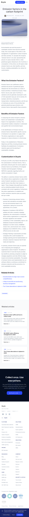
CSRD (17, 424)
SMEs (17, 447)
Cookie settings (6, 514)
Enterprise (18, 442)
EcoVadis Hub (5, 482)
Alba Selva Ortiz (10, 15)
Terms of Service (12, 506)
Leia (2, 429)
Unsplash (25, 37)
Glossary (3, 464)
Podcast (3, 469)
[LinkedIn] (3, 414)
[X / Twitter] (6, 414)
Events (17, 466)
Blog (3, 456)
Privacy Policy (5, 506)
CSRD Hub (4, 475)
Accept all (20, 514)
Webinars (4, 459)
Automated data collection (7, 424)
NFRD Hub (4, 477)
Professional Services (20, 432)
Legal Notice (20, 506)
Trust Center (18, 480)
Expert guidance (19, 429)
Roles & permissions (6, 439)
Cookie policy (21, 511)
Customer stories (5, 466)
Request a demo (20, 2)
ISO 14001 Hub (5, 485)
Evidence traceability (6, 437)
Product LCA (4, 432)
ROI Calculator (5, 450)
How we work (19, 459)
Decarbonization (19, 427)
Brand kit (17, 471)
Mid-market (18, 445)
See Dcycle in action (13, 393)
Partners (17, 464)
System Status (19, 482)
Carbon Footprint (5, 434)
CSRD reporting (5, 444)
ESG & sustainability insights (7, 42)
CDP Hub (4, 480)
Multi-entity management (7, 442)
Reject (13, 514)
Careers (17, 469)
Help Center (18, 485)
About (17, 456)
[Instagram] (9, 414)
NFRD (17, 434)
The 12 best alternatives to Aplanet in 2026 (14, 286)
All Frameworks (19, 437)
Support (17, 474)
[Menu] (27, 2)
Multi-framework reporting (7, 427)
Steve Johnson (20, 37)
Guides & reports (5, 461)
